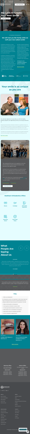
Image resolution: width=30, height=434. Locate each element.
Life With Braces (17, 402)
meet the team (13, 182)
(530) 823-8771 (23, 178)
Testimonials (2, 420)
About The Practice (3, 399)
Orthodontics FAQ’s (3, 425)
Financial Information (4, 422)
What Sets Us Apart (3, 405)
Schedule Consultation (23, 429)
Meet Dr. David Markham (4, 400)
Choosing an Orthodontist (4, 415)
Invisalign (16, 405)
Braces (16, 400)
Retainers (16, 407)
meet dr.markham (6, 182)
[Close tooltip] (26, 428)
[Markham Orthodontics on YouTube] (27, 1)
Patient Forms (3, 423)
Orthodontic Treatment (18, 399)
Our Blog (16, 419)
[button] (20, 248)
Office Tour (2, 417)
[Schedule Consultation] (27, 432)
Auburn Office (17, 415)
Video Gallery (17, 417)
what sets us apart (4, 135)
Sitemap (22, 432)
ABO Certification (3, 402)
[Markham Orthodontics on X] (23, 1)
